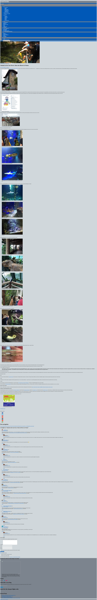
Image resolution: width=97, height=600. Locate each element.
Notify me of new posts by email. (5, 555)
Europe (6, 63)
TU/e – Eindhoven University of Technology (7, 597)
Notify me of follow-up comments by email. (6, 554)
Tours (4, 25)
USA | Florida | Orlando (6, 30)
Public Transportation (5, 34)
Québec (6, 14)
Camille (4, 500)
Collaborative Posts (4, 37)
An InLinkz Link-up (2, 408)
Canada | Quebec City (6, 28)
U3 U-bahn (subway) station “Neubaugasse (23, 382)
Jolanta (4, 67)
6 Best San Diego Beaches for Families (12, 519)
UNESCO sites (5, 26)
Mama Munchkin (5, 469)
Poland (6, 17)
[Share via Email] (2, 422)
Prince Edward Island (7, 13)
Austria (6, 15)
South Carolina (6, 11)
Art (3, 32)
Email (1, 547)
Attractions (3, 21)
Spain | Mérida (5, 29)
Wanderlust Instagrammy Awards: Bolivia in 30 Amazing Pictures (16, 503)
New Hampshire (7, 10)
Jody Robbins (5, 479)
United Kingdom (7, 20)
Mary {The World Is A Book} (7, 490)
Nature (8, 63)
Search (1, 3)
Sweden (6, 19)
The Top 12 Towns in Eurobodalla (14, 452)
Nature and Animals (5, 24)
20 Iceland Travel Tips (10, 487)
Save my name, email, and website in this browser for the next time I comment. (10, 550)
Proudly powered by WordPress (4, 599)
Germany (6, 16)
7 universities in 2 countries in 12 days (6, 596)
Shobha (4, 459)
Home (2, 5)
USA (4, 6)
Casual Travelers (4, 1)
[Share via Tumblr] (2, 419)
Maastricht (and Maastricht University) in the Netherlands (9, 595)
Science (4, 35)
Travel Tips (4, 36)
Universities (4, 27)
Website (1, 548)
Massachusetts (6, 9)
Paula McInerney (5, 449)
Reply (4, 438)
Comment (1, 544)
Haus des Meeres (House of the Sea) (13, 68)
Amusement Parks (5, 22)
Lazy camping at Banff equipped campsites (14, 482)
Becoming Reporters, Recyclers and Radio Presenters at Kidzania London (18, 432)
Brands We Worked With (6, 39)
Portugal (6, 18)
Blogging (4, 33)
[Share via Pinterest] (2, 416)
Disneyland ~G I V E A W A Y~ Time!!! (15, 472)
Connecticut (6, 7)
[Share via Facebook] (2, 413)
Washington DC (7, 12)
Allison (4, 516)
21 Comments (7, 67)
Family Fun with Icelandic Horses (12, 462)
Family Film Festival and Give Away (18, 508)
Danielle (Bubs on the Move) (7, 511)
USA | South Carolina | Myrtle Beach (7, 31)
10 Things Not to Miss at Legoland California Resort (19, 493)
